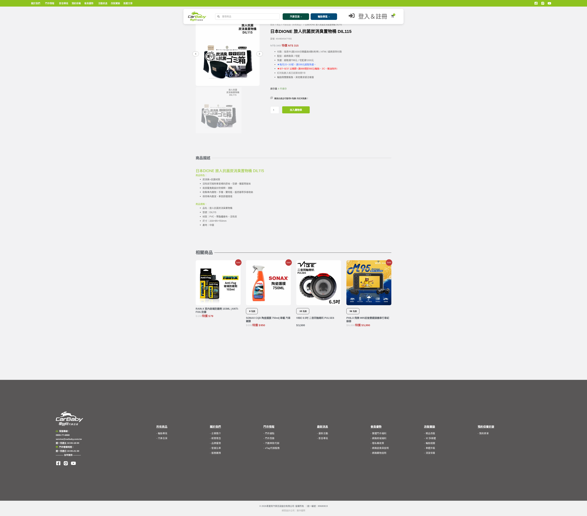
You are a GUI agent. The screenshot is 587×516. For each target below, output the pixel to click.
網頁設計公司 (288, 510)
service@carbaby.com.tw (69, 439)
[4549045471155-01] (228, 54)
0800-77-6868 (63, 435)
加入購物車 (296, 109)
